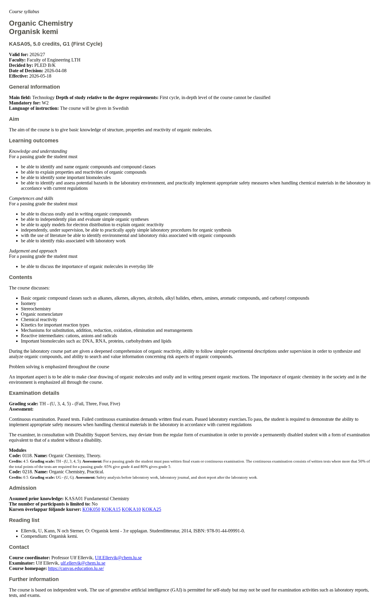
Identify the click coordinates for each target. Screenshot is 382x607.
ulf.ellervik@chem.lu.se (83, 563)
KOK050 (91, 509)
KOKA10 (131, 509)
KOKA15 (111, 509)
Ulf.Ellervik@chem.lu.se (118, 557)
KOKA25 (151, 509)
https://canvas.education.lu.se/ (76, 568)
